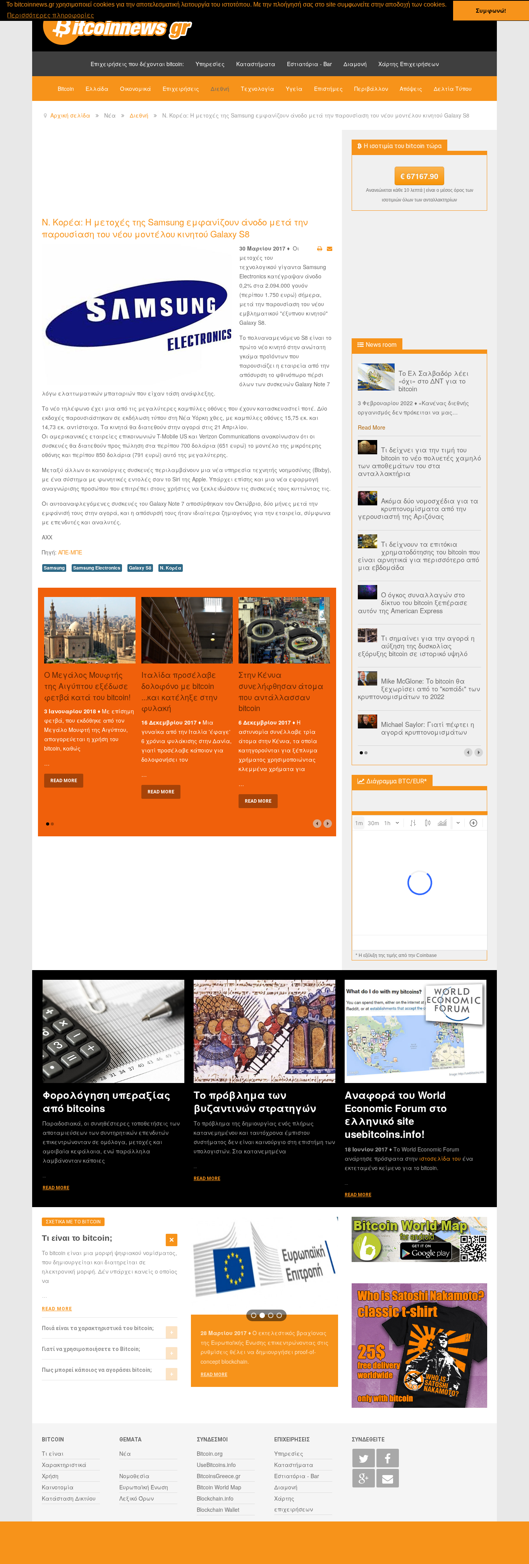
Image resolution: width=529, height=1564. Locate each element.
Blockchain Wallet (218, 1509)
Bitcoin (66, 88)
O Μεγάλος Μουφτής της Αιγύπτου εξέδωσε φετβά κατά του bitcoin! (87, 686)
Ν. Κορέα (170, 568)
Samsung (54, 568)
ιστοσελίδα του (440, 1158)
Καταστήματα (255, 64)
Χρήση (50, 1476)
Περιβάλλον (371, 88)
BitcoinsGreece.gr (218, 1476)
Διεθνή (220, 88)
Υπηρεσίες (210, 64)
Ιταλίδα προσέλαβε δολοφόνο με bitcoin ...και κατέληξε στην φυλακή (179, 691)
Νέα (125, 1453)
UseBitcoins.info (216, 1464)
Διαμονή (355, 64)
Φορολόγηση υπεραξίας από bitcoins (106, 1101)
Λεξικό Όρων (136, 1498)
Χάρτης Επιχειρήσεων (408, 64)
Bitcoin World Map (219, 1487)
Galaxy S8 (140, 568)
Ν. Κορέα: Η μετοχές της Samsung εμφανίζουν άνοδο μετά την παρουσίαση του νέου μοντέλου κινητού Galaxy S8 (175, 227)
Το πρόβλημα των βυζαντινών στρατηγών (255, 1101)
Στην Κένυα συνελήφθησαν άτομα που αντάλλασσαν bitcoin (281, 691)
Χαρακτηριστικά (64, 1464)
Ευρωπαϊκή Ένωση (143, 1487)
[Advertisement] (183, 172)
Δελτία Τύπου (453, 88)
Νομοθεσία (134, 1476)
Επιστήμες (328, 88)
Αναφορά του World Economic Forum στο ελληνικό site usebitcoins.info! (396, 1114)
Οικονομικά (135, 88)
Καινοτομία (58, 1487)
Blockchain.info (215, 1498)
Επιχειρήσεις (181, 88)
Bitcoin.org (210, 1453)
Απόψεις (411, 88)
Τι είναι (53, 1453)
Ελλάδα (97, 88)
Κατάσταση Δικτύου (69, 1498)
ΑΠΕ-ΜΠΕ (70, 552)
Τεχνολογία (257, 88)
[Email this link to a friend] (329, 248)
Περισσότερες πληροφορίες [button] (50, 14)
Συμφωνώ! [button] (491, 10)
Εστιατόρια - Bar (309, 64)
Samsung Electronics (96, 568)
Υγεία (294, 88)
